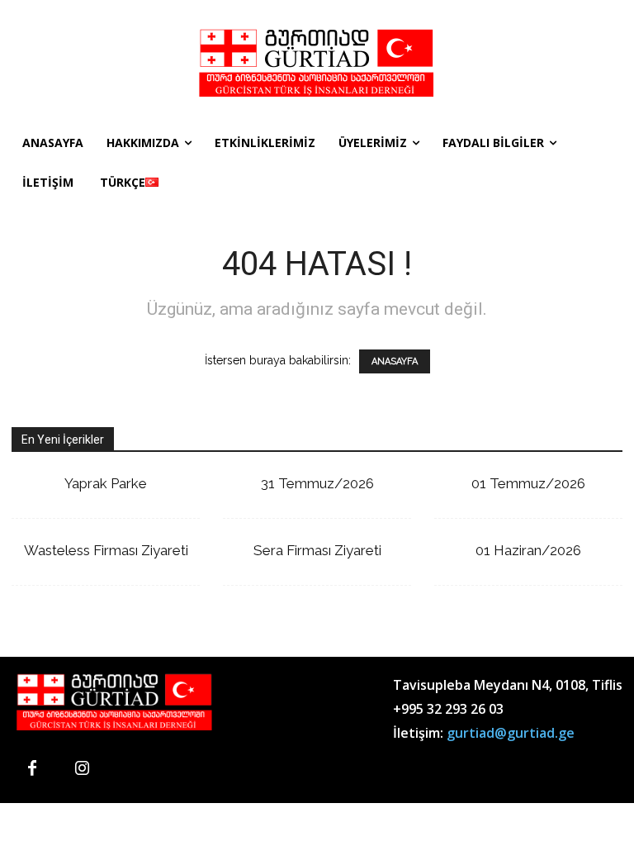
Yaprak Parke (105, 483)
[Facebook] (32, 769)
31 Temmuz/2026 (317, 483)
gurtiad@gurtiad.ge (511, 733)
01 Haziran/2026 (528, 550)
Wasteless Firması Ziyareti (106, 550)
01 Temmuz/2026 (528, 483)
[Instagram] (81, 769)
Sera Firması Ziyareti (317, 550)
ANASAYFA (394, 361)
